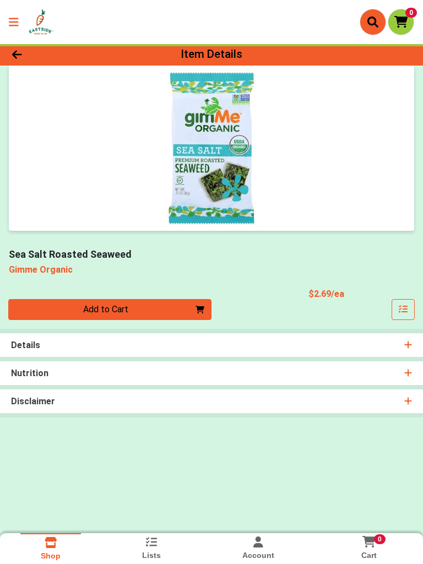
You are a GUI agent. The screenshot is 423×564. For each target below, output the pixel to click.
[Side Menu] (14, 22)
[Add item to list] (403, 309)
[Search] (372, 22)
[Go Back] (59, 54)
